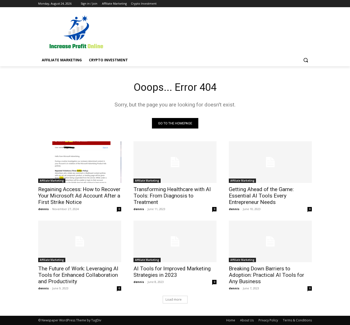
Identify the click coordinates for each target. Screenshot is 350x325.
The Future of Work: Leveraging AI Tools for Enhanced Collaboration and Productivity (78, 274)
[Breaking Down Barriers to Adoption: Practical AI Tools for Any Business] (270, 241)
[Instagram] (288, 4)
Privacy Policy (268, 320)
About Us (247, 320)
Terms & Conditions (297, 320)
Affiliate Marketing (52, 180)
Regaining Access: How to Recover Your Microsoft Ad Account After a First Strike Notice (79, 195)
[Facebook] (280, 4)
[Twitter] (295, 4)
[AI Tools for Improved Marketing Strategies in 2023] (175, 241)
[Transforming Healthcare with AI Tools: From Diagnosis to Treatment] (175, 162)
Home (230, 320)
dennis (43, 209)
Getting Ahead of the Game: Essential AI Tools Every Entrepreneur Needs (261, 195)
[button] (306, 60)
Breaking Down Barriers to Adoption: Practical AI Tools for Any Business (266, 274)
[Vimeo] (302, 4)
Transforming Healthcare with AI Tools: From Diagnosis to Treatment (172, 195)
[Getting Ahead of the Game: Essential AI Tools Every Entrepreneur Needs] (270, 162)
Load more (174, 299)
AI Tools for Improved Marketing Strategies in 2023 (172, 271)
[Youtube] (309, 4)
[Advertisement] (213, 32)
